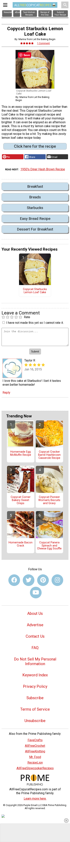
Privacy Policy (35, 686)
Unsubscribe (35, 720)
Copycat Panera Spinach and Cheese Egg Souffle (49, 545)
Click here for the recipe (35, 146)
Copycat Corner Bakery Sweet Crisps (21, 500)
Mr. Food (35, 757)
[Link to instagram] (57, 580)
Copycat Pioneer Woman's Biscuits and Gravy (49, 500)
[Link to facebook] (14, 580)
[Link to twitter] (28, 580)
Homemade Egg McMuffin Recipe (20, 453)
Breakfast (35, 186)
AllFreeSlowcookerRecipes (35, 768)
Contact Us (35, 636)
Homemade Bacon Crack (20, 544)
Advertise (35, 625)
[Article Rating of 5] (27, 43)
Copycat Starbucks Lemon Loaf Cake (35, 291)
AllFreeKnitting (35, 751)
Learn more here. (35, 798)
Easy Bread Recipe (35, 218)
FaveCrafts (35, 740)
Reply (6, 392)
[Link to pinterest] (43, 580)
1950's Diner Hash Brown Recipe (42, 169)
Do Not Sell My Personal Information (35, 661)
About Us (35, 613)
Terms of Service (35, 709)
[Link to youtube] (36, 592)
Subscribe (35, 698)
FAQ (35, 647)
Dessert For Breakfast (35, 229)
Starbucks (35, 208)
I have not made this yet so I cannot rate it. (35, 323)
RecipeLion (35, 762)
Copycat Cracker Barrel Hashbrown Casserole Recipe (49, 455)
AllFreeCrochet (35, 746)
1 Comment (43, 43)
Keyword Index (35, 675)
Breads (35, 197)
